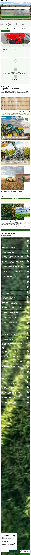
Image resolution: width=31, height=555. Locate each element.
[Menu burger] (29, 1)
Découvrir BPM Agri (5, 127)
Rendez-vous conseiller (15, 230)
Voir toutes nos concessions (6, 267)
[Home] (4, 0)
